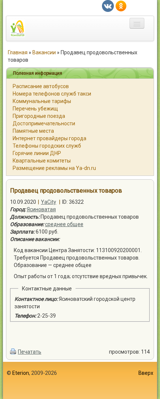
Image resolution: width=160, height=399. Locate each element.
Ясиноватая (41, 209)
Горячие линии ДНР (37, 153)
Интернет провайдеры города (49, 138)
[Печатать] (13, 352)
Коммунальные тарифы (42, 101)
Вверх (145, 373)
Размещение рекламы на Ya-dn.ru (54, 168)
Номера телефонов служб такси (52, 94)
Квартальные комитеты (42, 161)
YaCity (48, 202)
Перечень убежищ (35, 109)
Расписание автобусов (41, 86)
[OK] (121, 6)
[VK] (108, 6)
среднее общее (64, 224)
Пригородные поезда (39, 116)
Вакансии (44, 52)
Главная (18, 52)
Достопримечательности (44, 123)
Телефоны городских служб (47, 146)
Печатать (29, 352)
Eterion (20, 373)
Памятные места (33, 131)
